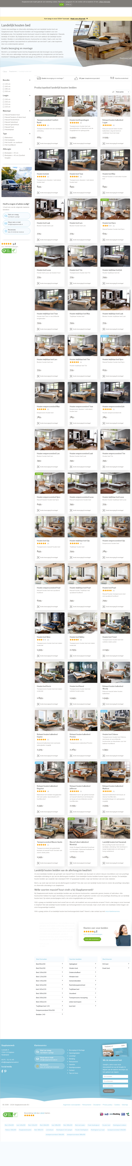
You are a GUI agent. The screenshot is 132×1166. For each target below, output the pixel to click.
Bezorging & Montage (77, 1050)
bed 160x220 (41, 989)
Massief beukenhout (12, 120)
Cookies (117, 1105)
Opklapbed (73, 964)
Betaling (72, 1059)
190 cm (7, 99)
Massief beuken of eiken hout (15, 117)
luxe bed (72, 1006)
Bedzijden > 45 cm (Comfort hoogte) (15, 156)
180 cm (7, 89)
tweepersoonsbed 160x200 (55, 1135)
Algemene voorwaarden (71, 1105)
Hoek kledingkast (93, 1125)
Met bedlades (10, 140)
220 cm (7, 107)
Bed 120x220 (32, 1125)
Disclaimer (97, 1105)
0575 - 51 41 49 (7, 1060)
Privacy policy (107, 1105)
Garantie (72, 1064)
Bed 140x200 (41, 981)
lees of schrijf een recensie (16, 231)
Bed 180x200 (41, 993)
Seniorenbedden (75, 981)
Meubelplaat (9, 129)
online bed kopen (75, 1002)
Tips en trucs (73, 1073)
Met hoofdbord (10, 145)
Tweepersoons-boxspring (78, 998)
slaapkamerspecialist (89, 78)
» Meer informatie (104, 2)
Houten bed (106, 1125)
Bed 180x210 (38, 1130)
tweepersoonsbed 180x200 (76, 1135)
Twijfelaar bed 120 (43, 1006)
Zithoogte (7, 149)
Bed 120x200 (41, 977)
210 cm (7, 104)
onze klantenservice (112, 911)
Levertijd (72, 1056)
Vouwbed (72, 993)
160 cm (7, 86)
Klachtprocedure (75, 1067)
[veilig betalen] (114, 1115)
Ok (62, 4)
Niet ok (69, 4)
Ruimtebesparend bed (77, 985)
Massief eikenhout (11, 122)
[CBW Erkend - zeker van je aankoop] (9, 251)
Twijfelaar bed (74, 989)
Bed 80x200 (40, 964)
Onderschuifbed (74, 972)
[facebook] (2, 1072)
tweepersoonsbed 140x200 (117, 1130)
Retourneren (73, 1062)
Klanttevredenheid (119, 78)
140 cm (7, 84)
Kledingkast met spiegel (64, 1130)
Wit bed (105, 964)
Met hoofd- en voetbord (13, 142)
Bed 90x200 (40, 968)
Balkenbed (8, 137)
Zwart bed (106, 968)
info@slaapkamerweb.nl (15, 223)
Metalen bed (73, 977)
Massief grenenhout (12, 125)
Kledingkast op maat (97, 1130)
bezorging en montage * (53, 78)
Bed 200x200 (41, 998)
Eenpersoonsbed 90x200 (45, 1010)
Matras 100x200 (10, 1130)
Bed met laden (80, 1125)
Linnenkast (49, 1130)
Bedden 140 (40, 1014)
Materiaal (7, 111)
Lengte (5, 95)
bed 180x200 (56, 1125)
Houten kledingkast (81, 1130)
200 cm (7, 91)
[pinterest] (5, 1072)
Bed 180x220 (68, 1125)
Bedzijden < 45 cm (11, 153)
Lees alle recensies (92, 939)
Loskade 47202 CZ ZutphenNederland (7, 1052)
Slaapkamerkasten (25, 1130)
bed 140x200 (21, 1125)
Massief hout (9, 127)
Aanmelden (108, 1091)
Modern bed (73, 968)
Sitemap (125, 1105)
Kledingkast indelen (119, 1125)
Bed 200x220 (41, 1002)
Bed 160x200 (41, 985)
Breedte (6, 80)
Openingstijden (74, 1053)
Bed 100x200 (41, 972)
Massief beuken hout (12, 115)
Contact (71, 1070)
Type (5, 133)
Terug (5, 71)
